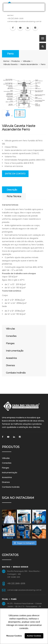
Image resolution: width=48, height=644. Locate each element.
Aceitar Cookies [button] (34, 636)
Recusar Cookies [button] (14, 636)
